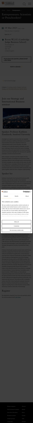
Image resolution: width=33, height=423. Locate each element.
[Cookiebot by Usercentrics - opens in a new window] (24, 192)
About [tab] (27, 196)
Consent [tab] (6, 196)
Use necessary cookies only (16, 230)
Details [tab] (16, 196)
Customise (16, 226)
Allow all (16, 222)
